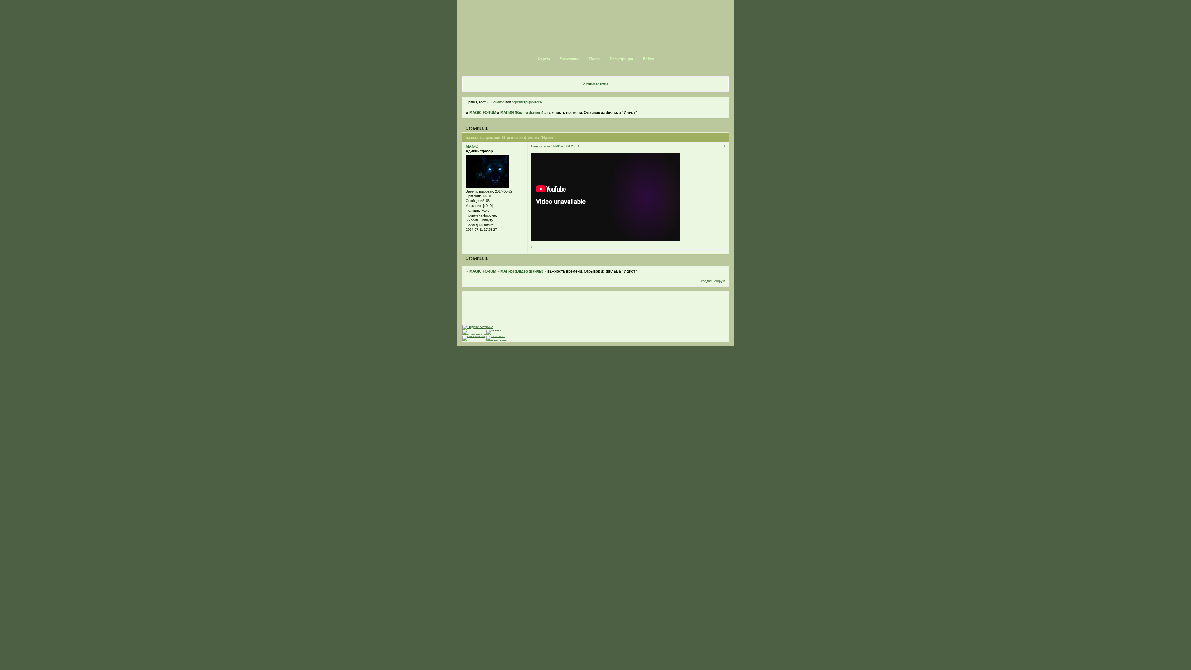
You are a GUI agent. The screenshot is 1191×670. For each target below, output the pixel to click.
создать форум (713, 281)
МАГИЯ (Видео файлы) (521, 112)
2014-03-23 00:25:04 (564, 146)
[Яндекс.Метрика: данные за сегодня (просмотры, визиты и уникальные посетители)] (477, 327)
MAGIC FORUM (482, 112)
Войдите (497, 102)
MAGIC (472, 146)
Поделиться (540, 146)
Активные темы (595, 84)
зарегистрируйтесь (527, 102)
